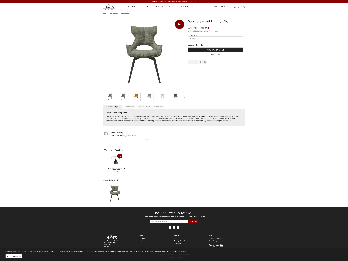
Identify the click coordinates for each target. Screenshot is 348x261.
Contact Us (177, 243)
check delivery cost (142, 140)
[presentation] (104, 97)
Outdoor (171, 7)
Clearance (195, 7)
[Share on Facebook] (201, 62)
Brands (204, 7)
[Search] (235, 7)
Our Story (142, 238)
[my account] (239, 7)
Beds (142, 7)
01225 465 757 (218, 7)
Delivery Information (180, 241)
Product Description (113, 107)
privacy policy (129, 251)
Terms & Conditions (215, 238)
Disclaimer (158, 107)
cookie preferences (179, 251)
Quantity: (191, 45)
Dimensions (129, 107)
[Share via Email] (205, 62)
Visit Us (226, 7)
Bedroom (150, 7)
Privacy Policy (213, 241)
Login (175, 238)
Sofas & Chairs (132, 7)
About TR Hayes (144, 107)
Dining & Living (160, 7)
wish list (194, 62)
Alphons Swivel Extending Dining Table (116, 169)
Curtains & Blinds (182, 7)
